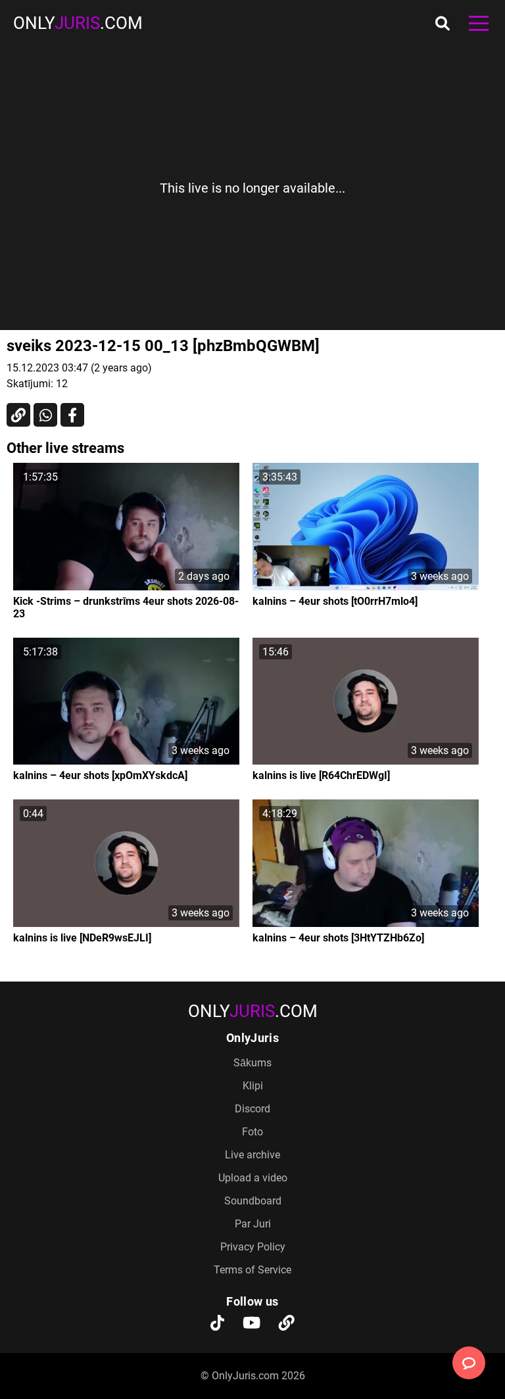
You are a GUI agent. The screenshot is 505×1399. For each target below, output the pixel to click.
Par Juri (253, 1224)
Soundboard (252, 1201)
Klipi (253, 1085)
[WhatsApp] (45, 415)
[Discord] (287, 1324)
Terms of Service (252, 1270)
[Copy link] (18, 415)
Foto (252, 1132)
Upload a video (252, 1178)
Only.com (78, 23)
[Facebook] (72, 415)
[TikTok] (217, 1324)
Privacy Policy (252, 1247)
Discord (252, 1109)
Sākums (252, 1062)
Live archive (252, 1155)
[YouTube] (251, 1324)
